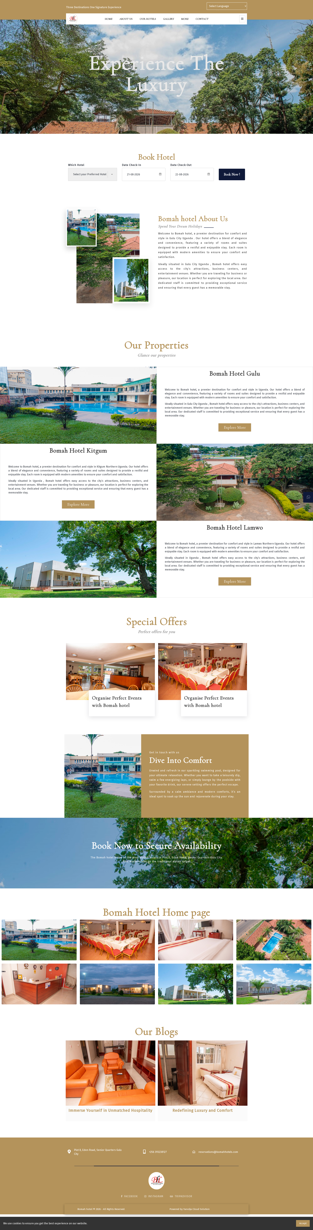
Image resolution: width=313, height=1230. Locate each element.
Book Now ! (232, 174)
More (184, 19)
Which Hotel (76, 165)
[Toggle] (242, 18)
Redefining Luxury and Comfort (203, 1110)
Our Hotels (148, 19)
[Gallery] (39, 940)
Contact (202, 19)
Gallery (168, 19)
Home (108, 19)
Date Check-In (131, 165)
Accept (302, 1223)
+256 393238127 (158, 1151)
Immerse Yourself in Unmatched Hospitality (110, 1110)
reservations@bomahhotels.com (218, 1151)
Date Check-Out (181, 165)
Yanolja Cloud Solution (196, 1209)
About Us (126, 19)
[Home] (72, 19)
